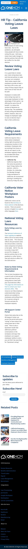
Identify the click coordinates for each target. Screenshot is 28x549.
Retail (2, 520)
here (17, 209)
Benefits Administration (8, 471)
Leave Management (7, 478)
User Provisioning (6, 490)
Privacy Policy (5, 539)
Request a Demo (23, 3)
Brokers (3, 515)
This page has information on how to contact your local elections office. (14, 287)
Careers (3, 534)
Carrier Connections (7, 500)
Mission (3, 529)
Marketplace (5, 498)
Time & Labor (5, 473)
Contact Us (4, 537)
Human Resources (6, 468)
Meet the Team (5, 531)
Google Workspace (6, 495)
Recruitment (5, 481)
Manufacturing (5, 517)
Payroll (3, 476)
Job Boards (4, 493)
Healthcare (4, 512)
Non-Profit (4, 509)
